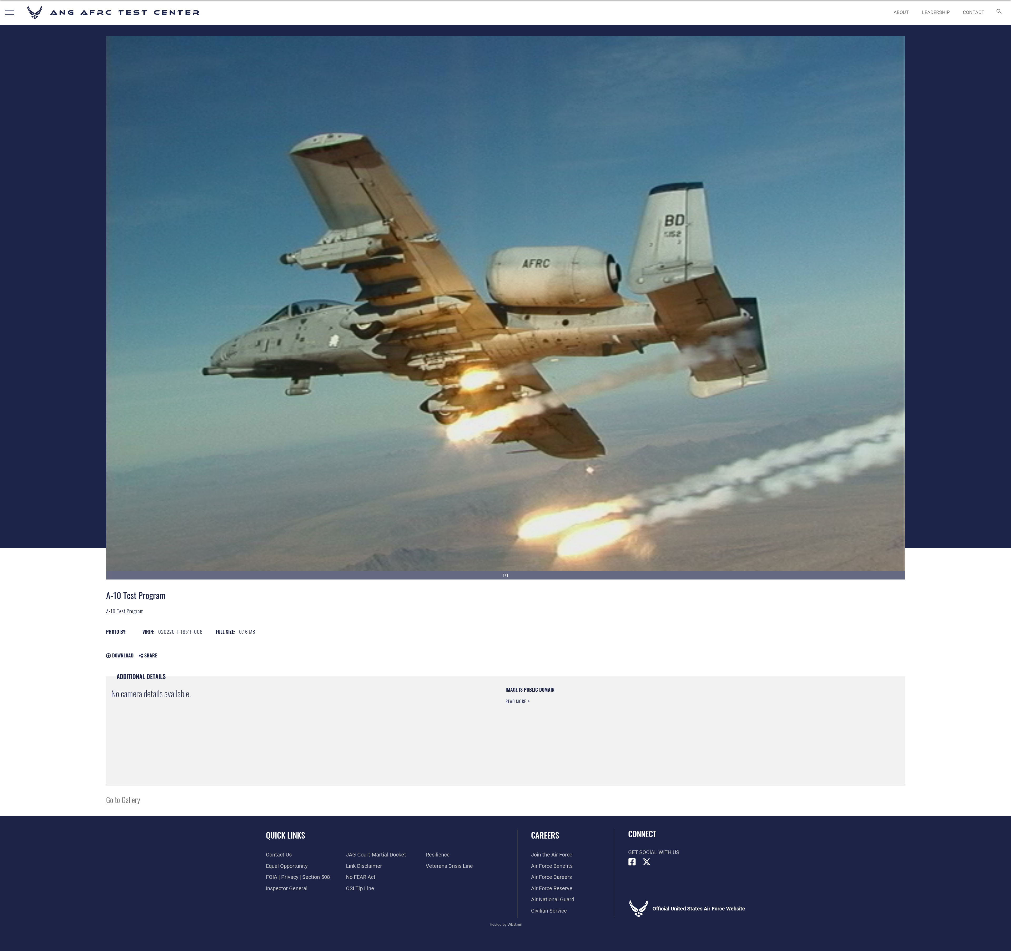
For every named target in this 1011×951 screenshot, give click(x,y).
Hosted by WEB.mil (506, 924)
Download (122, 655)
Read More (517, 701)
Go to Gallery (123, 799)
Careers (545, 835)
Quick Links (285, 835)
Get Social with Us (653, 852)
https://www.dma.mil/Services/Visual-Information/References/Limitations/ (673, 720)
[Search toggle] (998, 12)
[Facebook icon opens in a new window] (632, 862)
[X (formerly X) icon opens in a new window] (647, 862)
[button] (8, 12)
